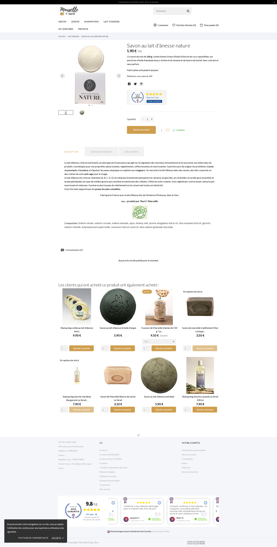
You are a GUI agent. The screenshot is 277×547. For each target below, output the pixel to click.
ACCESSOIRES (67, 27)
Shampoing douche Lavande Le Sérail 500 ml (200, 398)
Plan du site (105, 489)
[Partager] (129, 84)
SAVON (62, 21)
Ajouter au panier (141, 129)
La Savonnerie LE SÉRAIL (111, 459)
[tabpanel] (90, 76)
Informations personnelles (194, 450)
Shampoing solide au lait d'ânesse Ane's (77, 329)
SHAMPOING (91, 21)
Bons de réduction (190, 472)
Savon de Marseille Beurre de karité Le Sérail (117, 398)
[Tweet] (135, 84)
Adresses (186, 467)
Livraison (103, 450)
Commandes (187, 459)
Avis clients (131, 152)
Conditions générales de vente (113, 467)
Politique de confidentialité (33, 538)
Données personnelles (110, 480)
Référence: (132, 76)
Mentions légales (107, 472)
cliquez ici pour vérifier (160, 531)
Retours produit (189, 454)
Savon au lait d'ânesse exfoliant (159, 396)
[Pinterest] (141, 84)
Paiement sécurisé (108, 476)
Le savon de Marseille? (110, 454)
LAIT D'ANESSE (112, 21)
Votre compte (191, 442)
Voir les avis (154, 101)
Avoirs (184, 463)
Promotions (105, 485)
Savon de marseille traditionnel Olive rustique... (200, 329)
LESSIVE (75, 21)
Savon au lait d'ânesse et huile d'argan (118, 327)
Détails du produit (101, 152)
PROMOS (83, 28)
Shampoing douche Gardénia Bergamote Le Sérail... (77, 398)
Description (71, 152)
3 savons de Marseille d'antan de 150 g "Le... (159, 329)
